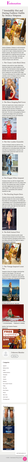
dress (3, 67)
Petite (4, 385)
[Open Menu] (2, 3)
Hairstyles (5, 374)
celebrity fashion (6, 372)
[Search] (25, 3)
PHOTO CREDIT (6, 301)
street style (5, 397)
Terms (20, 457)
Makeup (5, 381)
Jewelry (4, 379)
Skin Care (5, 394)
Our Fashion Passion (11, 326)
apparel (4, 365)
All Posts (15, 356)
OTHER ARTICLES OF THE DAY (11, 303)
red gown (8, 106)
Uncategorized (6, 399)
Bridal (4, 370)
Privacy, (17, 457)
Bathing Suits (6, 368)
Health (4, 377)
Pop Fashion (6, 390)
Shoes (4, 392)
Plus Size (5, 388)
